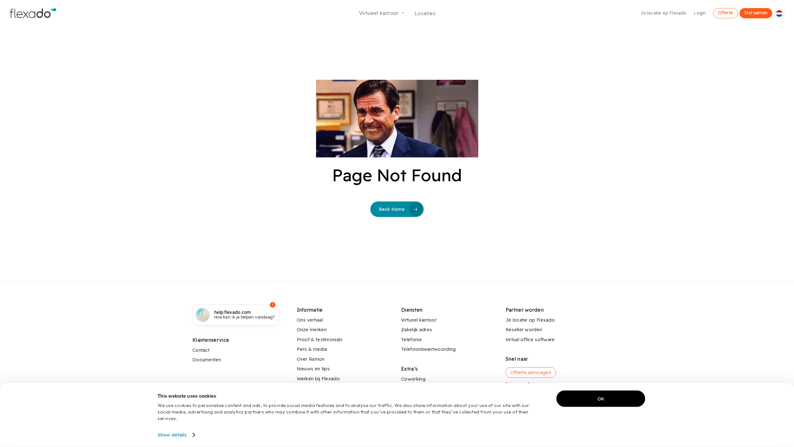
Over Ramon (311, 359)
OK (600, 399)
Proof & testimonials (320, 339)
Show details (172, 435)
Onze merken (312, 329)
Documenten (206, 360)
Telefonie (411, 339)
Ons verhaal (310, 320)
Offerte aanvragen (531, 372)
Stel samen (755, 12)
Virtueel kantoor (419, 320)
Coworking (413, 379)
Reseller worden (524, 329)
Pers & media (312, 349)
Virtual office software (530, 339)
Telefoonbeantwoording (428, 349)
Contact (201, 350)
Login (700, 13)
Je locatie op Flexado (663, 13)
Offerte (725, 12)
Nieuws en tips (313, 369)
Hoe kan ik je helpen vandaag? (244, 315)
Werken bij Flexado (318, 379)
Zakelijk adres (416, 329)
